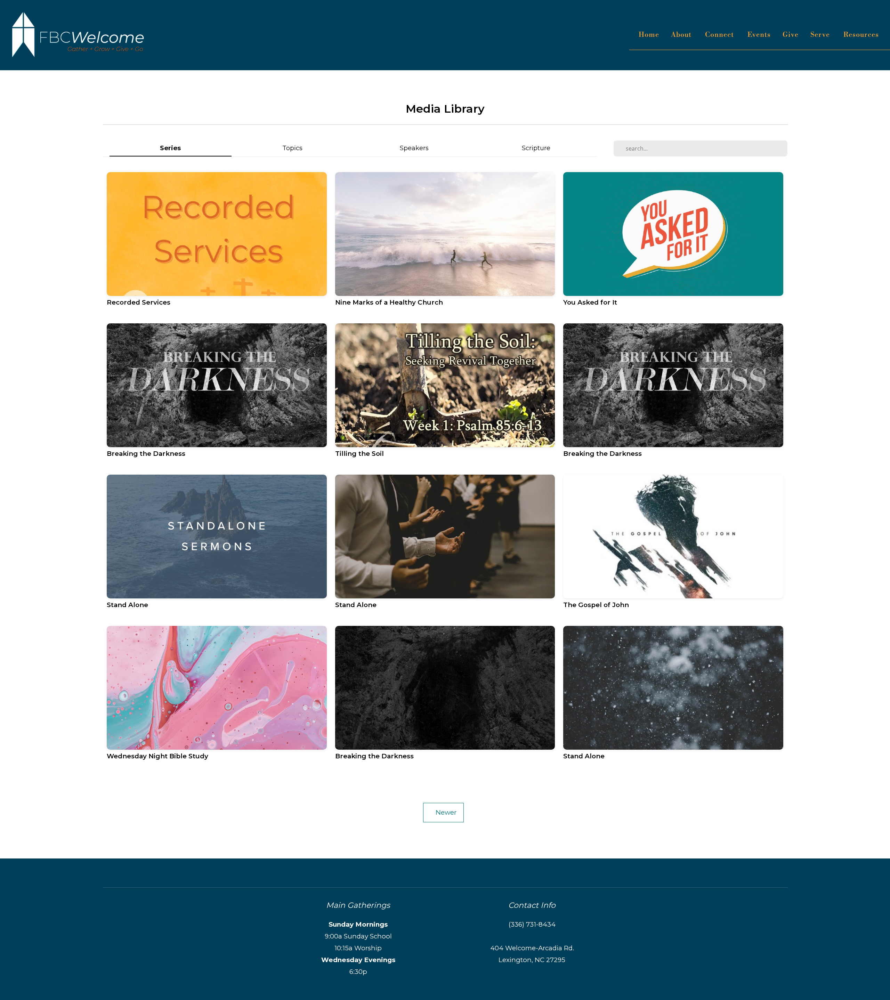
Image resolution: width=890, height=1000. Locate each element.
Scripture (536, 148)
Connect (720, 35)
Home (649, 35)
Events (759, 35)
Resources (862, 35)
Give (791, 35)
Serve (821, 35)
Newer (443, 812)
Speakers (414, 148)
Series (170, 148)
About (682, 35)
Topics (292, 148)
